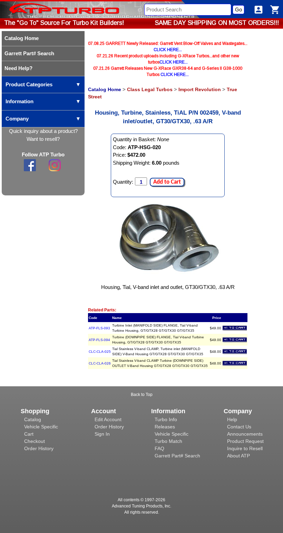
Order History (38, 448)
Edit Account (108, 419)
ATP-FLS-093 (99, 328)
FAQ (159, 448)
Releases (165, 426)
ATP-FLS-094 (99, 340)
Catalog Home (104, 89)
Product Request (245, 441)
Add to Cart (167, 182)
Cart (28, 434)
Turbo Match (168, 441)
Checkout (34, 441)
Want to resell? (43, 139)
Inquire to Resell (245, 448)
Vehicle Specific (41, 426)
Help (232, 419)
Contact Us (239, 426)
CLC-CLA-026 (100, 363)
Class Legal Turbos (150, 89)
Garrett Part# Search (177, 455)
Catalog (32, 419)
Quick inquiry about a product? (43, 131)
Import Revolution (199, 89)
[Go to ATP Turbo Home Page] (53, 9)
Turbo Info (166, 419)
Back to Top (142, 394)
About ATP (238, 455)
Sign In (102, 434)
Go (238, 9)
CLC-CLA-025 (100, 351)
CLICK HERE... (168, 49)
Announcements (245, 434)
